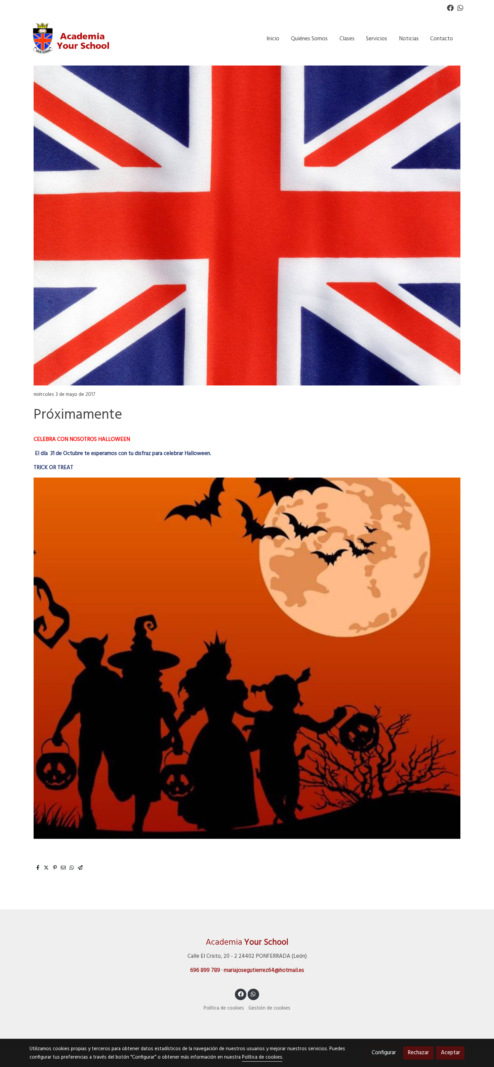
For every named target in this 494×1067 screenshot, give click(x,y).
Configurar (384, 1052)
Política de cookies (224, 1008)
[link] (72, 39)
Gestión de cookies (269, 1008)
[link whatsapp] (460, 7)
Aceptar (450, 1052)
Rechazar (418, 1052)
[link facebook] (450, 7)
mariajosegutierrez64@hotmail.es (264, 970)
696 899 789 (205, 970)
